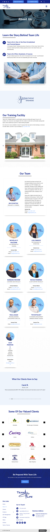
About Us (5, 506)
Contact (4, 522)
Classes (4, 509)
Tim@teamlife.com (37, 324)
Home (4, 504)
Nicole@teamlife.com (38, 289)
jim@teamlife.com (32, 212)
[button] (18, 2)
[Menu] (46, 6)
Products (5, 512)
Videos (4, 519)
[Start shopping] (41, 1)
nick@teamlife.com (15, 253)
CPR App (4, 517)
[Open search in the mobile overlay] (45, 1)
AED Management (7, 514)
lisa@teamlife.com (37, 251)
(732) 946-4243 (26, 126)
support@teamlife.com (24, 511)
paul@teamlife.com (15, 324)
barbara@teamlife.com (15, 289)
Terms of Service (6, 525)
